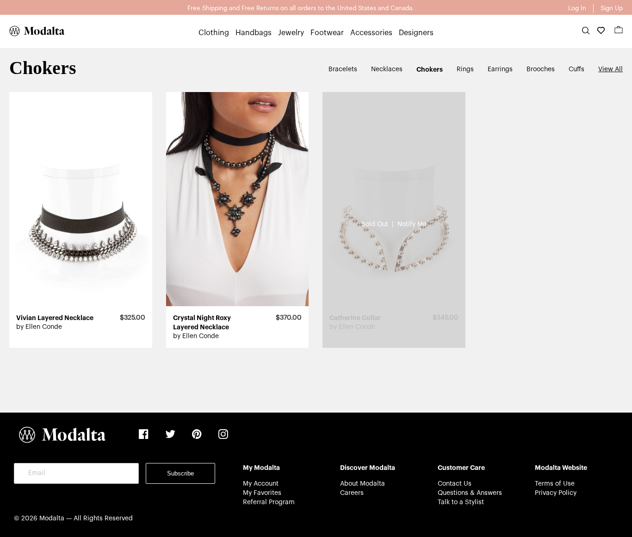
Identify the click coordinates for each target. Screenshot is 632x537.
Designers (416, 33)
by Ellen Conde (39, 327)
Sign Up (612, 8)
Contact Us (454, 484)
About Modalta (362, 484)
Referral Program (269, 502)
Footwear (327, 33)
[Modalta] (32, 31)
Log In (577, 8)
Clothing (213, 33)
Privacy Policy (555, 493)
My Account (261, 484)
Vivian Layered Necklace (54, 318)
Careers (352, 493)
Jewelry (291, 33)
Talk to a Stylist (461, 502)
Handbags (253, 33)
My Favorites (262, 493)
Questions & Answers (470, 493)
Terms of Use (555, 484)
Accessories (371, 33)
